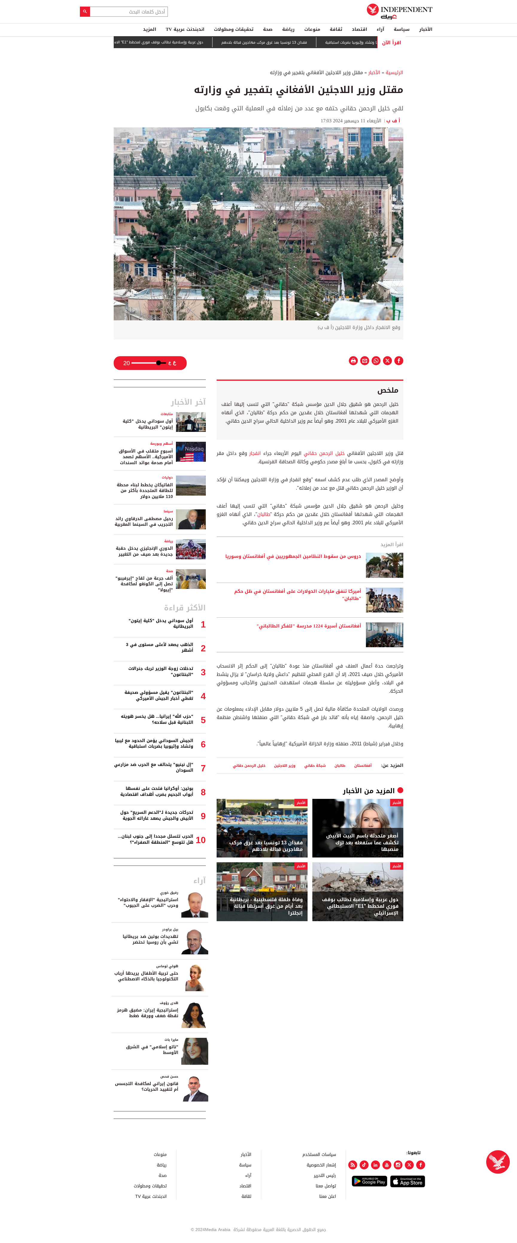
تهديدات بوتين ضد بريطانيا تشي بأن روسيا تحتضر (150, 940)
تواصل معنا (326, 1185)
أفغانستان (363, 765)
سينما (168, 511)
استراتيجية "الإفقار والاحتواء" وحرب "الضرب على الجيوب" (148, 903)
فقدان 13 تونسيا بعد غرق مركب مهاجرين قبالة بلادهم (292, 42)
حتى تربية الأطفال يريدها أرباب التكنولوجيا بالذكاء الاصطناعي (146, 976)
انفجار (256, 453)
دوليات (167, 477)
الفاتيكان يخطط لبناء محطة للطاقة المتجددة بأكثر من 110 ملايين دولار (145, 491)
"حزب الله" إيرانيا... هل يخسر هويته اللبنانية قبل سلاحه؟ (157, 719)
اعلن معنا (327, 1196)
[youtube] (386, 1164)
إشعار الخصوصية (321, 1165)
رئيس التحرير (325, 1175)
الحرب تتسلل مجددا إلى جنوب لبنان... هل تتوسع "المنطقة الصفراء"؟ (155, 839)
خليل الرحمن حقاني (324, 453)
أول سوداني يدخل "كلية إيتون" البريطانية (148, 424)
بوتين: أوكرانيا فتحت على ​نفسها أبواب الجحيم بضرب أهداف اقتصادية (156, 792)
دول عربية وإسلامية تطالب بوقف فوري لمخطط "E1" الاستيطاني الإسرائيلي (172, 42)
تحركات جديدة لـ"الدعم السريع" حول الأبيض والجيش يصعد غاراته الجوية (156, 815)
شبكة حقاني (315, 765)
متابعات (167, 414)
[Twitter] (409, 1164)
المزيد (149, 29)
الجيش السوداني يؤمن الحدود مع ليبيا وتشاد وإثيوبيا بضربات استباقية (154, 744)
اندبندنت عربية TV (185, 29)
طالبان (263, 514)
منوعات (312, 29)
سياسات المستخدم (319, 1154)
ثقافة (336, 29)
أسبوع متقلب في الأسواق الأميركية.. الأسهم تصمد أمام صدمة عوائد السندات (146, 457)
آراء (380, 29)
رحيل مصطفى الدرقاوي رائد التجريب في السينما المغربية (144, 522)
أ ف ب (394, 120)
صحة (268, 29)
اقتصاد (359, 29)
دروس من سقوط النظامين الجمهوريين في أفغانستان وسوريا (293, 556)
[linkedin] (375, 1164)
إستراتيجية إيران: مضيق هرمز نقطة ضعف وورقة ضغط (147, 1013)
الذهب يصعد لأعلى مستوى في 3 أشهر (159, 648)
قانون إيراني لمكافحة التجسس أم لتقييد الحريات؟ (146, 1087)
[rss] (352, 1164)
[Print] (353, 360)
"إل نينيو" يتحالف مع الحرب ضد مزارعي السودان (153, 768)
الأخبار (425, 29)
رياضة (288, 29)
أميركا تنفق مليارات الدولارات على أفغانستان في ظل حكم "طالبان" (297, 595)
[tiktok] (364, 1164)
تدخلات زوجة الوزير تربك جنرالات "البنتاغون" (160, 672)
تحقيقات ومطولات (233, 29)
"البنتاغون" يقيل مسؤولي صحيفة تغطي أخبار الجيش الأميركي (158, 695)
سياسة (402, 29)
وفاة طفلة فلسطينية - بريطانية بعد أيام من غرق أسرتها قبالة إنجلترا (266, 906)
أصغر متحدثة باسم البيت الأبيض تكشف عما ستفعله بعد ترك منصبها (362, 843)
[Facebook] (420, 1164)
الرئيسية (394, 72)
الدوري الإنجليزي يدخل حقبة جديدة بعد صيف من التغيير (144, 551)
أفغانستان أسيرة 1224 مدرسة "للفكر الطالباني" (308, 626)
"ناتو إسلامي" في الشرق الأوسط (152, 1050)
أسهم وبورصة (161, 444)
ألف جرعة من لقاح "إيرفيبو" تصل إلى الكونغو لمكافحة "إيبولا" (144, 584)
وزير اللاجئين (285, 765)
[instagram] (398, 1164)
